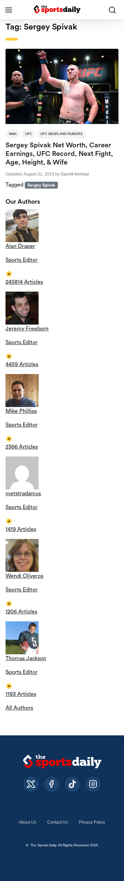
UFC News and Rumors (61, 134)
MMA (13, 134)
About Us (27, 822)
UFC (28, 134)
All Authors (19, 708)
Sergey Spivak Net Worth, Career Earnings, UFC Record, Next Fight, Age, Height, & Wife (59, 154)
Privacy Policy (92, 822)
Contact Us (57, 822)
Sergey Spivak (41, 185)
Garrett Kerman (75, 174)
